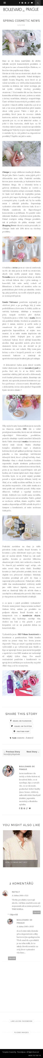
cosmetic (21, 738)
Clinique (5, 172)
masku (32, 318)
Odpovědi (14, 914)
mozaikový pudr (32, 368)
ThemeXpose (21, 1052)
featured (29, 738)
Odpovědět (36, 912)
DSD (25, 429)
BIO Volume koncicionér (28, 634)
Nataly (16, 892)
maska (25, 441)
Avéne (15, 268)
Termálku (6, 277)
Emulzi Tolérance (10, 302)
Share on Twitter (23, 726)
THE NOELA (17, 909)
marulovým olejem (31, 615)
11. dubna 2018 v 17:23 (20, 895)
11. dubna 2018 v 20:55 (25, 926)
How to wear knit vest (16, 862)
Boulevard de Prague (27, 767)
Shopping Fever (9, 225)
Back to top (34, 1055)
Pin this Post (23, 731)
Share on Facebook (22, 721)
